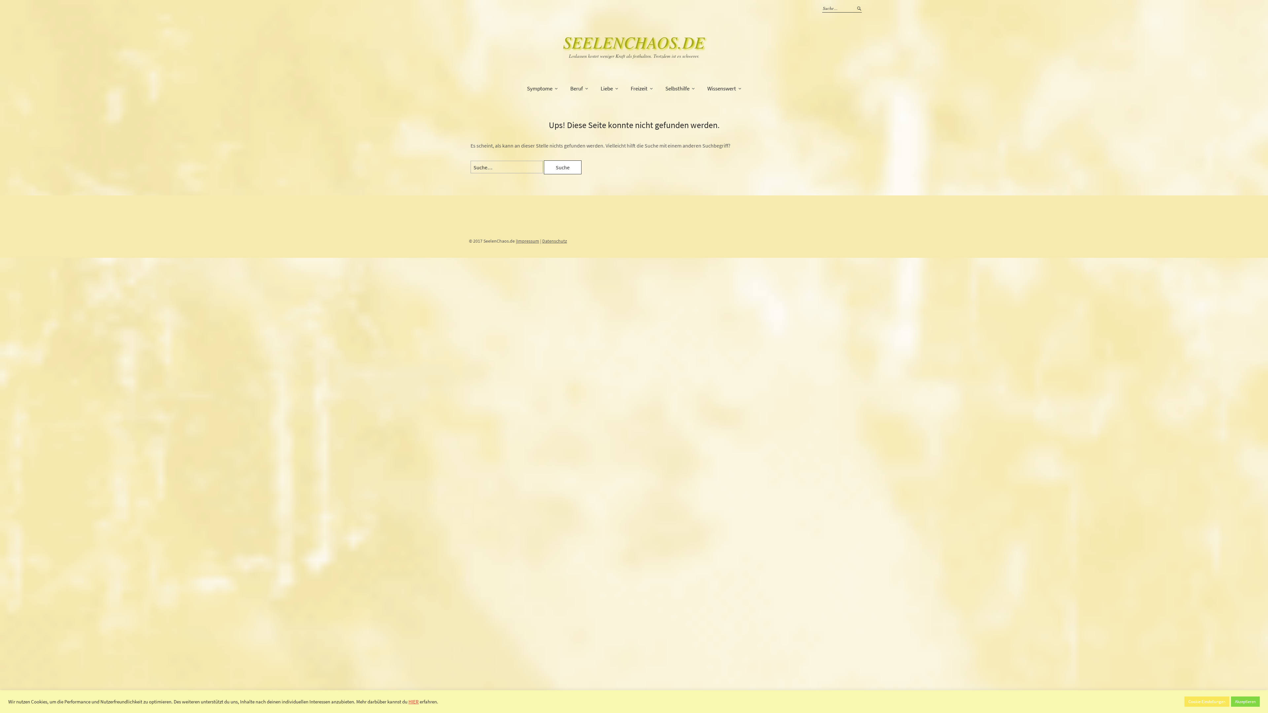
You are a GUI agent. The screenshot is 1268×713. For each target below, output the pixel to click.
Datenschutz (554, 241)
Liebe (607, 88)
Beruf (576, 88)
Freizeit (639, 88)
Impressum (528, 241)
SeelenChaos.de (634, 42)
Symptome (539, 88)
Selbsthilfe (677, 88)
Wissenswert (721, 88)
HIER (413, 702)
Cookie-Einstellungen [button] (1206, 701)
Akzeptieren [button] (1245, 701)
